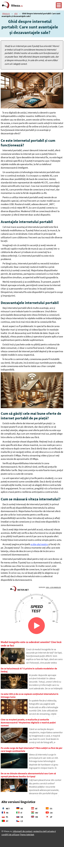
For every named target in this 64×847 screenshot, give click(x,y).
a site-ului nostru (39, 544)
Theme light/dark (27, 835)
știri (16, 13)
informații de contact (22, 831)
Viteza (17, 5)
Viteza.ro (6, 13)
